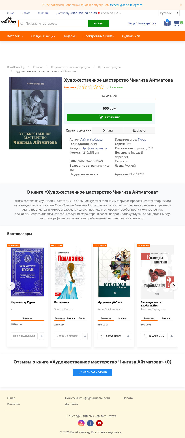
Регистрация (146, 23)
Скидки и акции (43, 36)
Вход (131, 23)
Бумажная (109, 96)
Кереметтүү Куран (23, 302)
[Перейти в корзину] (176, 25)
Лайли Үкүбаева (91, 139)
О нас (10, 12)
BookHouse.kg (15, 67)
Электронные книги (98, 36)
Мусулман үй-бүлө (110, 302)
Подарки (69, 36)
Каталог (13, 36)
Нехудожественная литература (70, 67)
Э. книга (71, 318)
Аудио (82, 318)
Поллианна (61, 302)
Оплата (25, 12)
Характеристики (79, 130)
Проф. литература (109, 67)
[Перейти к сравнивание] (167, 25)
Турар (142, 139)
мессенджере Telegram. (126, 5)
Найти (98, 23)
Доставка (62, 12)
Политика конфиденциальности (87, 398)
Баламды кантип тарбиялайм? (152, 304)
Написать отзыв (94, 372)
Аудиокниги (131, 36)
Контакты (43, 12)
